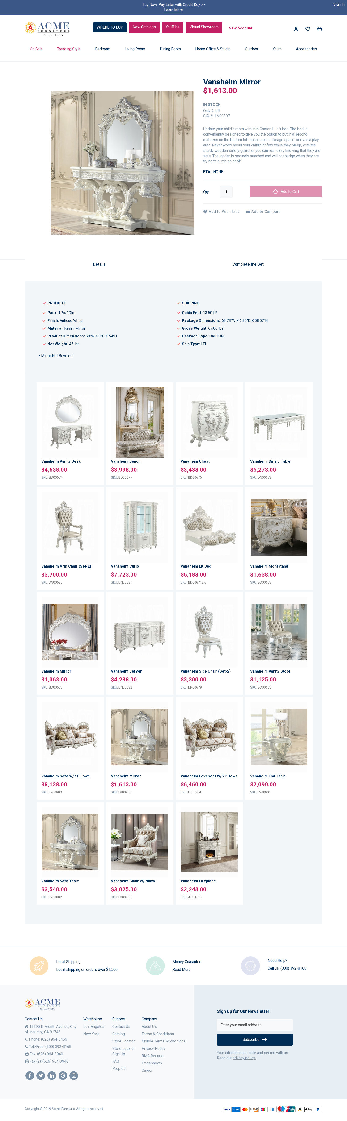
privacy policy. (244, 1058)
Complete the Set (248, 264)
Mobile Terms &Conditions (164, 1041)
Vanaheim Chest (195, 461)
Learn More (173, 10)
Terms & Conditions (158, 1034)
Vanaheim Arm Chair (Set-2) (66, 566)
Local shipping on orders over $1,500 (87, 969)
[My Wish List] (307, 30)
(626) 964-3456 (54, 1039)
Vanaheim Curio (125, 566)
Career (147, 1070)
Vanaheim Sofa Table (60, 881)
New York (91, 1034)
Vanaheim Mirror (56, 671)
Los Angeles (93, 1026)
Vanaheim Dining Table (270, 461)
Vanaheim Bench (125, 461)
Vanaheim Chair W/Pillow (133, 881)
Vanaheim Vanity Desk (61, 461)
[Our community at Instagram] (74, 1076)
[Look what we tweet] (41, 1076)
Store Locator (123, 1041)
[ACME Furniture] (47, 29)
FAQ (115, 1061)
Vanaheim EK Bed (196, 566)
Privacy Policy (153, 1048)
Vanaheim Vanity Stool (270, 671)
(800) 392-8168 (293, 968)
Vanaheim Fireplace (198, 881)
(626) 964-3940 (50, 1054)
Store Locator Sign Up (123, 1051)
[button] (93, 401)
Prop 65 (119, 1068)
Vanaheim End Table (268, 776)
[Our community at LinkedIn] (52, 1076)
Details (99, 264)
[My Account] (296, 30)
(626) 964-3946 (55, 1061)
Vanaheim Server (126, 671)
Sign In (339, 4)
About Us (149, 1026)
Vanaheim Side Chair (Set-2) (206, 671)
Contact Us (121, 1026)
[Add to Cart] (93, 425)
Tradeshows (152, 1063)
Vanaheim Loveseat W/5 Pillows (209, 776)
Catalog (118, 1034)
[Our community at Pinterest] (63, 1076)
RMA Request (153, 1056)
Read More (182, 969)
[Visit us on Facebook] (30, 1076)
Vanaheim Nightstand (269, 566)
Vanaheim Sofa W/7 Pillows (65, 776)
